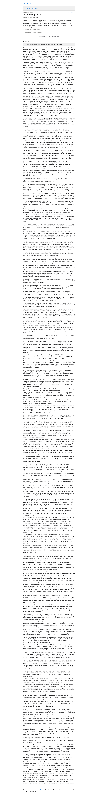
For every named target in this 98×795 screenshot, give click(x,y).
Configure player (71, 12)
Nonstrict (30, 789)
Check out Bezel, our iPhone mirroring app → (49, 36)
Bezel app (42, 789)
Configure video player (32, 8)
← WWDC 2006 (27, 3)
